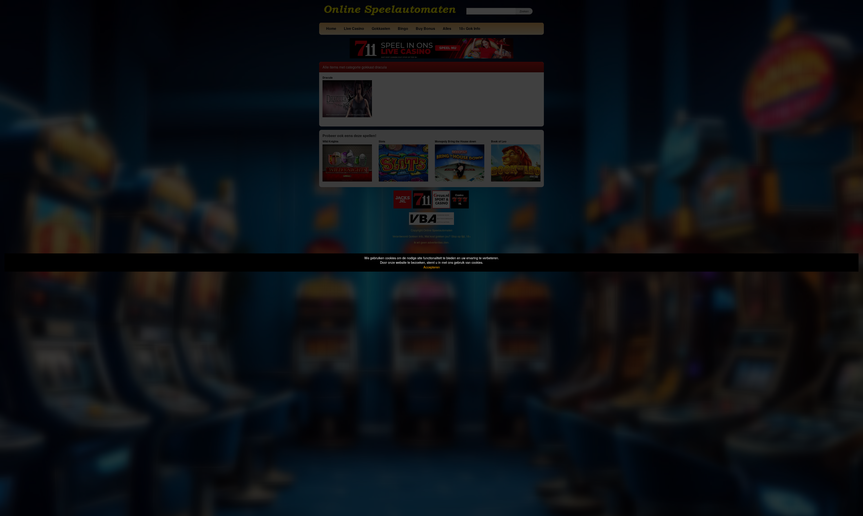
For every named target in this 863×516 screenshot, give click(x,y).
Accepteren (431, 267)
